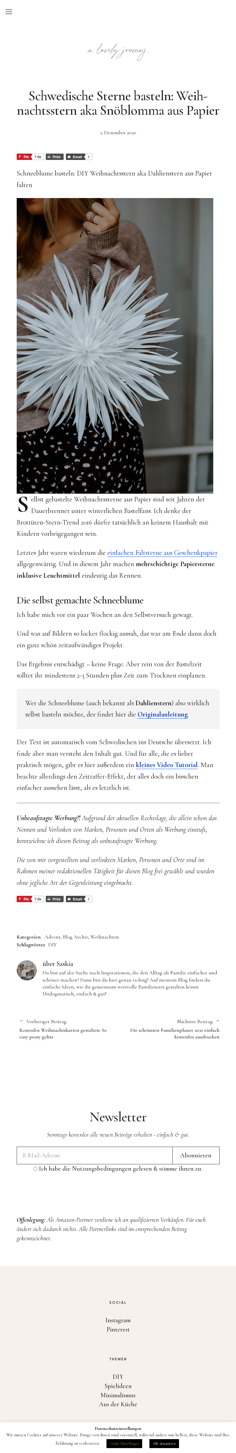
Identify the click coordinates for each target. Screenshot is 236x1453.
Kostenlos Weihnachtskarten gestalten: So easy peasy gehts (63, 1029)
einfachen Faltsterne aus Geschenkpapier (162, 553)
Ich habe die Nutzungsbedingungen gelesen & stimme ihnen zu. (120, 1168)
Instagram (118, 1320)
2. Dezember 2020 (118, 132)
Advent (52, 936)
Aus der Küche (118, 1404)
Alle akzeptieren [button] (164, 1443)
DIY (52, 944)
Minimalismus (118, 1395)
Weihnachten (104, 936)
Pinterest (118, 1329)
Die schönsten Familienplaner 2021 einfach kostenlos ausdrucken (169, 1029)
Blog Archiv (75, 936)
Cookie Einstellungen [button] (124, 1443)
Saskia (64, 964)
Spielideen (118, 1386)
